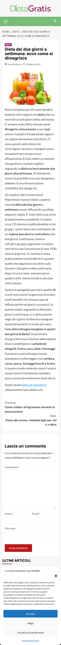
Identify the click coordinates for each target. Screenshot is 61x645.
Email (36, 513)
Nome (9, 513)
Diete (8, 44)
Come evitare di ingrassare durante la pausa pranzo (30, 407)
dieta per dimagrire (34, 385)
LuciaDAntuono (15, 64)
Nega (31, 623)
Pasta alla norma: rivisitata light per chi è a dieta (31, 420)
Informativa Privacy (30, 640)
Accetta (30, 613)
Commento (12, 467)
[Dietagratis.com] (31, 8)
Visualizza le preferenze (30, 632)
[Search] (55, 21)
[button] (56, 576)
